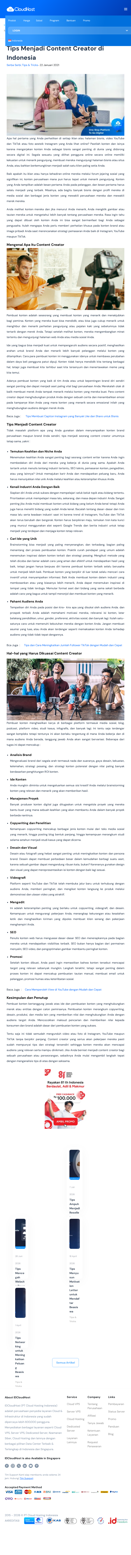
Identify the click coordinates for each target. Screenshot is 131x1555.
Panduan (113, 1426)
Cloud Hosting (75, 1419)
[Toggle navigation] (125, 9)
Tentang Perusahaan (95, 1406)
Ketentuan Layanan (94, 1433)
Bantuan (71, 20)
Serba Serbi (14, 65)
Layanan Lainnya (72, 1440)
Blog (111, 1434)
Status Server (116, 1411)
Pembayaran (116, 1404)
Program (54, 20)
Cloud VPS (73, 1404)
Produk (12, 20)
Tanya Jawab (96, 1423)
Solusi (39, 20)
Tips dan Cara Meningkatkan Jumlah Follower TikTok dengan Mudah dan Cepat (72, 645)
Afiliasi (92, 1415)
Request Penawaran (94, 1444)
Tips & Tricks (30, 65)
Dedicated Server (73, 1428)
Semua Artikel (65, 1362)
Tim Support (26, 1478)
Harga (26, 20)
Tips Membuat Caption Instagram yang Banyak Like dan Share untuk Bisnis (72, 416)
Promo (86, 20)
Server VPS (74, 1411)
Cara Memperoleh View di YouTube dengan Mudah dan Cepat (63, 989)
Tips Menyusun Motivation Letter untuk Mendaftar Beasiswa (74, 1290)
